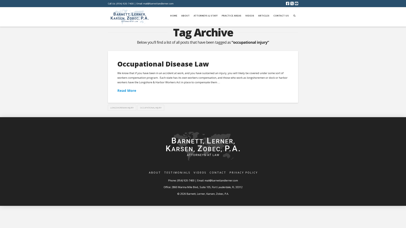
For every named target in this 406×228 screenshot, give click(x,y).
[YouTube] (296, 3)
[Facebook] (287, 3)
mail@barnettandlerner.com (158, 3)
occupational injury (151, 107)
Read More (126, 90)
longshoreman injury (122, 107)
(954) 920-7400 (125, 3)
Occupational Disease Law (163, 63)
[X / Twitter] (292, 3)
